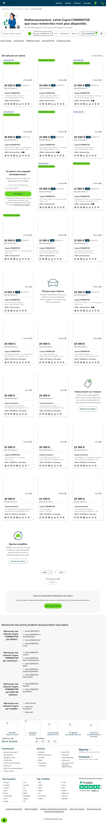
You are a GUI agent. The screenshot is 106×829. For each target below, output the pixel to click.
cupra (27, 9)
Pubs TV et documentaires (13, 768)
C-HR (64, 782)
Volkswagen (8, 796)
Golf (63, 788)
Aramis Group (9, 771)
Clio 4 (64, 785)
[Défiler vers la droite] (77, 34)
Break (40, 760)
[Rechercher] (29, 33)
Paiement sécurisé (94, 809)
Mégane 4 (65, 793)
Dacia (6, 793)
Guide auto (66, 760)
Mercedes (26, 796)
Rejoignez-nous (9, 757)
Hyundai (26, 785)
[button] (50, 33)
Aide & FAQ (8, 760)
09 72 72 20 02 (9, 741)
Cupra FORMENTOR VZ (33, 640)
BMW (25, 793)
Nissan (6, 801)
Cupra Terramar (30, 703)
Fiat (24, 782)
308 (39, 788)
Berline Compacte (44, 755)
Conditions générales (14, 809)
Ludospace (42, 766)
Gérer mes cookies (77, 809)
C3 (39, 793)
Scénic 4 (65, 796)
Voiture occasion (17, 9)
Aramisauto (6, 9)
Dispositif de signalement (54, 811)
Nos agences (8, 755)
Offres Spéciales (67, 757)
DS (24, 801)
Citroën (6, 788)
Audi (5, 799)
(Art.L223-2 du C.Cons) (21, 205)
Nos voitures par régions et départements (67, 765)
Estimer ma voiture (18, 561)
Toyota (25, 799)
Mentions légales (31, 809)
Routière (41, 757)
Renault (6, 782)
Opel (5, 790)
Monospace (42, 763)
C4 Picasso (42, 796)
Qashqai (65, 799)
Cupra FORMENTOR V (32, 631)
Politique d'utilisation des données (53, 809)
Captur (40, 799)
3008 (40, 790)
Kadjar (64, 790)
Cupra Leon (29, 712)
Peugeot (7, 785)
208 (39, 782)
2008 (40, 785)
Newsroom (7, 766)
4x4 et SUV (66, 752)
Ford (25, 790)
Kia (24, 788)
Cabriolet (65, 755)
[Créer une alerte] (4, 820)
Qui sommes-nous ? (11, 752)
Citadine (41, 752)
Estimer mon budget (88, 409)
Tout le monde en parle (12, 763)
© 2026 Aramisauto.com (53, 819)
